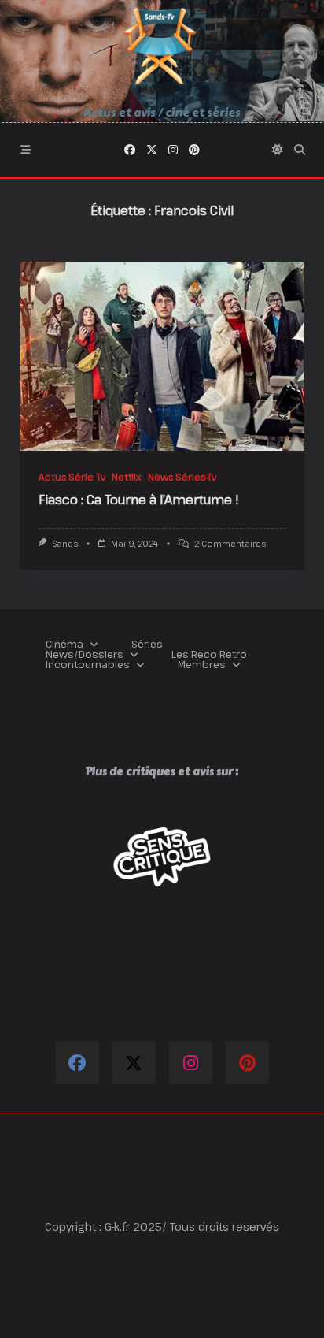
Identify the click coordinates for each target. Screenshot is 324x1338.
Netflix (127, 476)
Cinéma (64, 644)
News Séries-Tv (182, 476)
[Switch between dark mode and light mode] (278, 150)
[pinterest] (194, 149)
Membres (202, 665)
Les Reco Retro (209, 654)
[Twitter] (151, 149)
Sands (65, 543)
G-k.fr (117, 1226)
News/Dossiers (84, 654)
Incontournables (88, 665)
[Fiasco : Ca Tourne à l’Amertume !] (162, 356)
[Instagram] (173, 149)
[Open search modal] (299, 150)
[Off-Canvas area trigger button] (26, 150)
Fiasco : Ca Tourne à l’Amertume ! (139, 499)
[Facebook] (129, 149)
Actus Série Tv (72, 476)
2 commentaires (230, 543)
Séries (147, 644)
